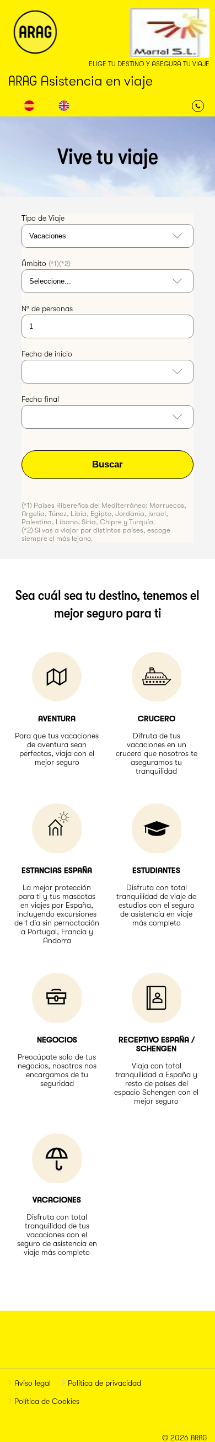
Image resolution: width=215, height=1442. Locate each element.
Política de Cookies (45, 1401)
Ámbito (46, 263)
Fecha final (40, 399)
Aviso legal (31, 1383)
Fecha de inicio (47, 353)
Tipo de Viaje (43, 218)
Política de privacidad (103, 1383)
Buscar (107, 464)
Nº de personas (47, 308)
